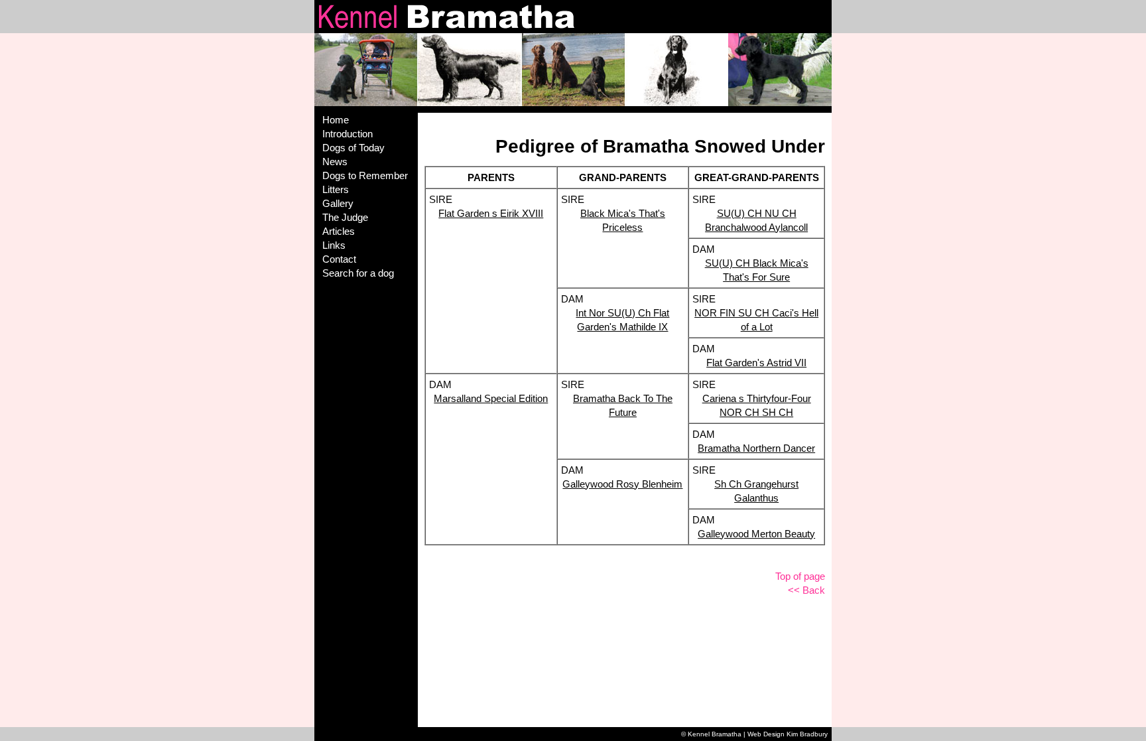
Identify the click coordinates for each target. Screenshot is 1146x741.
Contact (339, 259)
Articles (338, 231)
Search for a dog (358, 273)
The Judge (345, 217)
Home (335, 119)
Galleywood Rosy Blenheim (622, 484)
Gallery (337, 203)
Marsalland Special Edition (491, 398)
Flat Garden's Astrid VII (756, 362)
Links (334, 245)
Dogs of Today (353, 147)
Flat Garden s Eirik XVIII (490, 213)
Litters (335, 189)
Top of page (800, 576)
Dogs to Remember (365, 175)
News (335, 161)
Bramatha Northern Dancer (756, 448)
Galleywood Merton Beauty (756, 533)
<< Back (806, 590)
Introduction (347, 133)
